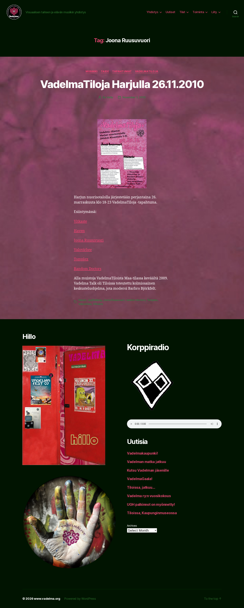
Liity (214, 12)
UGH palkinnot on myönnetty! (151, 504)
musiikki (91, 71)
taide (105, 71)
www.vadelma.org (47, 598)
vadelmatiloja (146, 71)
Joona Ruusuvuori (89, 240)
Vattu (110, 97)
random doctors (135, 300)
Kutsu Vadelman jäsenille (148, 470)
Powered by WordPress (80, 598)
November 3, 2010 (134, 97)
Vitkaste (80, 221)
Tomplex (81, 259)
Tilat (182, 12)
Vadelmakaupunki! (142, 453)
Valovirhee (83, 250)
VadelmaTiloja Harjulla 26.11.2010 (122, 84)
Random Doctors (87, 269)
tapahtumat (122, 71)
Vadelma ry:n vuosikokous (149, 496)
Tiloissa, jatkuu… (141, 487)
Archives (132, 525)
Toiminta (198, 12)
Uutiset (170, 12)
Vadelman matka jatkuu (146, 462)
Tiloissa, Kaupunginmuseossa (152, 513)
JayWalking (95, 300)
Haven (79, 231)
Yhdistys (152, 12)
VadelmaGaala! (139, 479)
